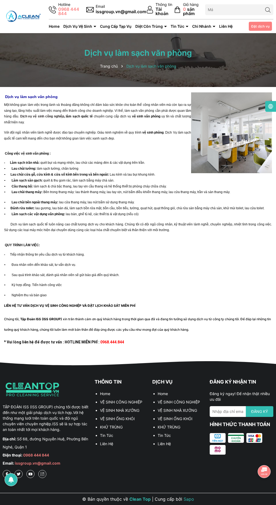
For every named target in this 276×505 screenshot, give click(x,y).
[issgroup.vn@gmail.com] (116, 10)
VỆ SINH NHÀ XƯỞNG (119, 410)
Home (54, 26)
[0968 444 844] (67, 9)
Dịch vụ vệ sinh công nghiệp (41, 116)
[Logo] (23, 16)
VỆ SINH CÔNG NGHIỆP (121, 402)
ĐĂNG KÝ (259, 411)
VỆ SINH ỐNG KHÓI (117, 418)
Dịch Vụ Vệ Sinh (78, 26)
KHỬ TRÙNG (111, 427)
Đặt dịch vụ (260, 26)
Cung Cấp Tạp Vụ (116, 26)
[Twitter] (19, 474)
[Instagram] (42, 474)
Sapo (189, 499)
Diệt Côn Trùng (149, 26)
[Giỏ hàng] (189, 9)
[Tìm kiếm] (268, 10)
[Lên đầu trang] (264, 456)
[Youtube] (30, 474)
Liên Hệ (226, 26)
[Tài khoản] (160, 9)
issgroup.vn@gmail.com (37, 463)
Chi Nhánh (202, 26)
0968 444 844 (36, 455)
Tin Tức (178, 26)
